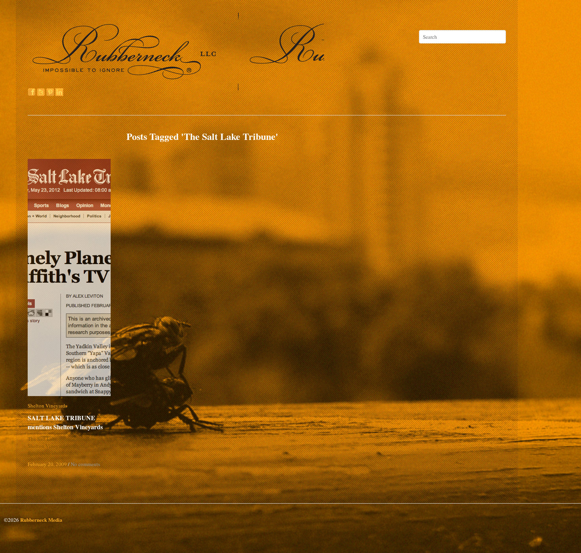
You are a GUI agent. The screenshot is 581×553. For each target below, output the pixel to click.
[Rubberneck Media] (177, 87)
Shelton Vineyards (47, 405)
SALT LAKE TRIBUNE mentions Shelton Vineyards (65, 422)
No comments (85, 464)
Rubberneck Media (41, 519)
